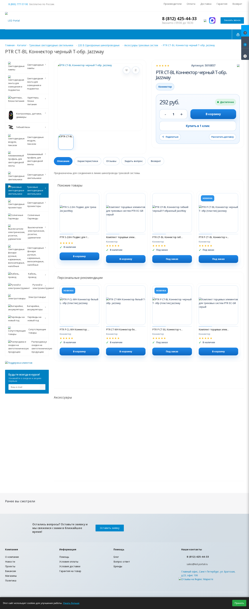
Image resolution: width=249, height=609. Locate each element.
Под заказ (172, 259)
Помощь (64, 556)
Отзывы (111, 161)
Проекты (10, 566)
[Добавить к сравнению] (135, 70)
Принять (239, 603)
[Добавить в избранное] (126, 70)
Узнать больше (71, 603)
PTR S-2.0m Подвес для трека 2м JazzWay (75, 237)
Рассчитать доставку (222, 136)
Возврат (156, 161)
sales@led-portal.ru (197, 564)
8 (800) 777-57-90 (18, 4)
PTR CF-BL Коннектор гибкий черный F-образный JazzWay (167, 237)
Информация (67, 549)
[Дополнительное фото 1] (66, 142)
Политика (10, 580)
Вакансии (10, 571)
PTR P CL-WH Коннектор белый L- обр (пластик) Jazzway (75, 329)
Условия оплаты (68, 561)
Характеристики (87, 161)
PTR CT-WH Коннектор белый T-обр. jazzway (121, 329)
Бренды (117, 566)
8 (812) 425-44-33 (179, 18)
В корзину (213, 114)
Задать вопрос (133, 161)
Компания (11, 549)
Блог (116, 556)
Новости (10, 561)
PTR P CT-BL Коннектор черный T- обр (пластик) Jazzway (214, 237)
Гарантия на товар (70, 571)
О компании (12, 556)
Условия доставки (69, 566)
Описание (63, 161)
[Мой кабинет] (238, 34)
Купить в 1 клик (198, 126)
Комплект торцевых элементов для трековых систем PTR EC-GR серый (121, 237)
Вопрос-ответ (121, 561)
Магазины (11, 575)
